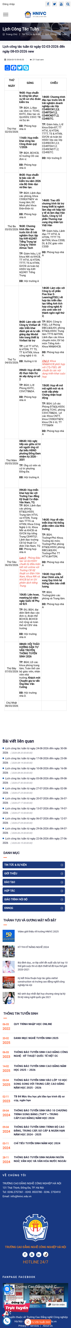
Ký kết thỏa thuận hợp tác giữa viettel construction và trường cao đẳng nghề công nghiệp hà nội (41, 981)
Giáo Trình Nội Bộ (15, 899)
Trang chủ (11, 34)
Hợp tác (9, 890)
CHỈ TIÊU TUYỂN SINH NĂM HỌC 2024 (37, 1143)
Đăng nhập (9, 4)
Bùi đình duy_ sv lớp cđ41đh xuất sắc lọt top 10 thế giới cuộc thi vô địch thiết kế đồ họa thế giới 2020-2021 (43, 966)
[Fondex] (35, 14)
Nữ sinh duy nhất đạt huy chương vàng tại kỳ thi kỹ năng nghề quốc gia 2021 (41, 995)
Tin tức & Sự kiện (31, 34)
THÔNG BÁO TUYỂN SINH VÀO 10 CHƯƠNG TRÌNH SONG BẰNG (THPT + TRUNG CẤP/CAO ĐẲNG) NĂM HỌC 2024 (40, 1114)
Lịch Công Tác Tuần (56, 34)
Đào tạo (9, 882)
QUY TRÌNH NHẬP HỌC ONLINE (33, 1024)
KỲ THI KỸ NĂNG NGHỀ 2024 (33, 947)
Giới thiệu (10, 873)
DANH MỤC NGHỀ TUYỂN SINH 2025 (36, 1038)
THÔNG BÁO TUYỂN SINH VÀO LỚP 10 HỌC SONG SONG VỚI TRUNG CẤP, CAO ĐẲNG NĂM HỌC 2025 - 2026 (40, 1084)
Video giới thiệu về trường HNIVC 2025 (38, 931)
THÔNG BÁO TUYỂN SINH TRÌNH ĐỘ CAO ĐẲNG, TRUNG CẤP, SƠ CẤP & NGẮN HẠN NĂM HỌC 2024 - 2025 (39, 1130)
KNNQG (8, 908)
